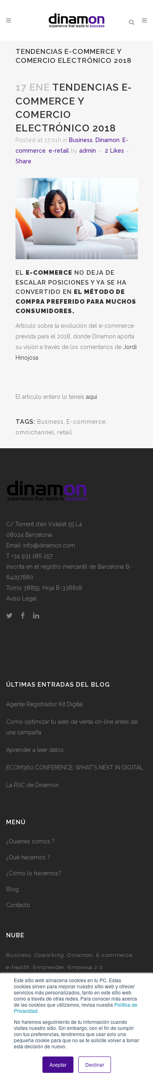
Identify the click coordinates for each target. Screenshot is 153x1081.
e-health (18, 967)
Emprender (48, 967)
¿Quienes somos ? (30, 841)
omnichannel (35, 432)
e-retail (59, 150)
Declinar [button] (94, 1064)
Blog (12, 889)
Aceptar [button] (58, 1064)
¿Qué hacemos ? (28, 857)
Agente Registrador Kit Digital (44, 704)
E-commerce (86, 421)
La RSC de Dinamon (32, 785)
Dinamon (107, 140)
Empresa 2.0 (85, 967)
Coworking (49, 955)
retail (64, 432)
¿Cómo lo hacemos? (33, 873)
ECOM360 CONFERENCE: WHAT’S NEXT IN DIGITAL (74, 767)
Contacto (18, 905)
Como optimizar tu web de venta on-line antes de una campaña (71, 727)
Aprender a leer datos (35, 750)
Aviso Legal (21, 598)
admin (87, 150)
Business (81, 140)
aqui (91, 397)
